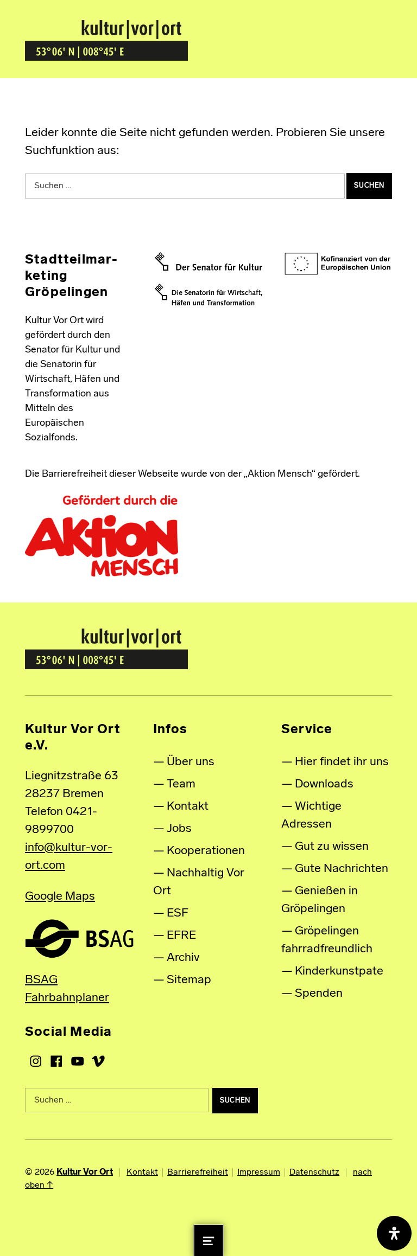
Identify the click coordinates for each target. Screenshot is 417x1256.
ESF (177, 913)
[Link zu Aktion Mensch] (101, 536)
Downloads (324, 784)
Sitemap (189, 980)
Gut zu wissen (332, 847)
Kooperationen (206, 851)
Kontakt (187, 806)
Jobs (179, 829)
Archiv (183, 958)
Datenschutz (314, 1172)
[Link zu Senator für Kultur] (209, 261)
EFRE (181, 936)
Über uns (190, 762)
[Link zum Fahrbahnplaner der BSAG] (79, 938)
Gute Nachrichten (341, 869)
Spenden (319, 994)
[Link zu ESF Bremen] (338, 264)
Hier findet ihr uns (342, 762)
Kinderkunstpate (339, 971)
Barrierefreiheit (197, 1172)
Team (181, 784)
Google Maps (60, 896)
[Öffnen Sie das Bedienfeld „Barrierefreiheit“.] (394, 1233)
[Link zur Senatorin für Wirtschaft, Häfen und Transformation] (209, 294)
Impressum (258, 1172)
